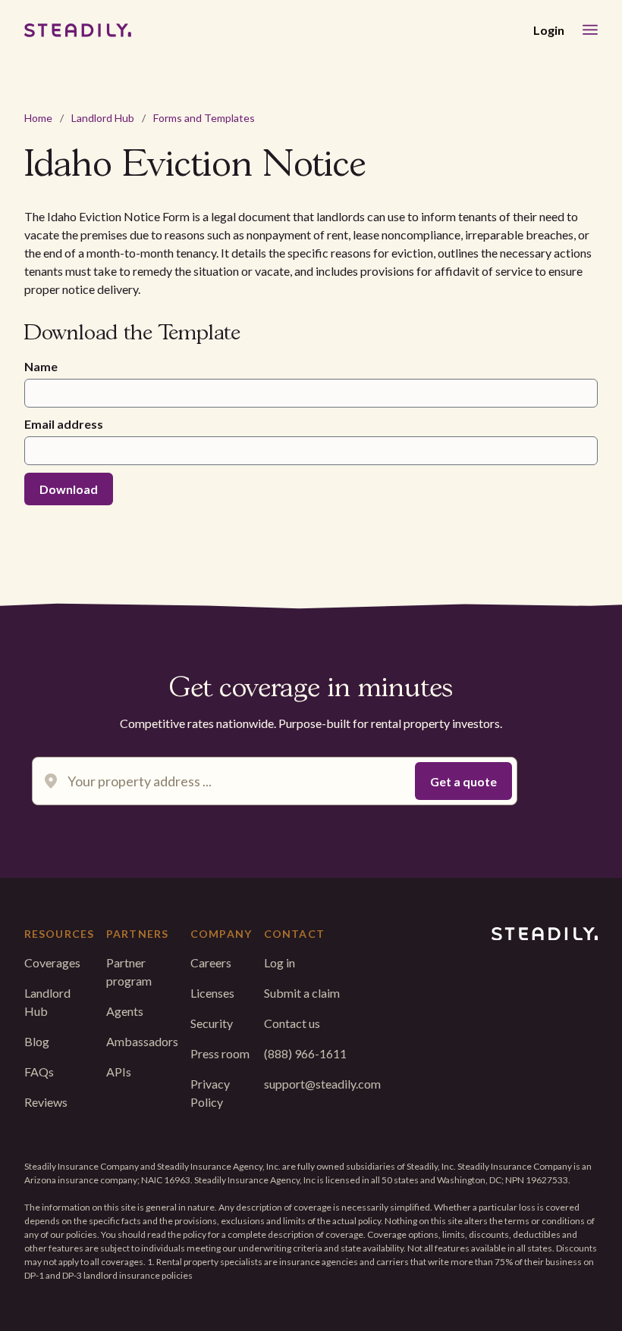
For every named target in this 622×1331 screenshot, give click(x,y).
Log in (279, 962)
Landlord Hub (102, 117)
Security (211, 1023)
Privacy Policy (210, 1092)
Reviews (46, 1102)
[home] (77, 30)
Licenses (212, 993)
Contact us (292, 1023)
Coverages (52, 962)
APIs (118, 1071)
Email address (63, 424)
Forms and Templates (204, 117)
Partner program (129, 971)
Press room (220, 1053)
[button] (590, 30)
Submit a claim (302, 993)
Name (41, 366)
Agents (124, 1011)
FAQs (39, 1071)
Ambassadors (142, 1041)
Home (38, 117)
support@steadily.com (322, 1083)
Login (548, 30)
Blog (36, 1041)
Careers (210, 962)
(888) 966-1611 (305, 1053)
